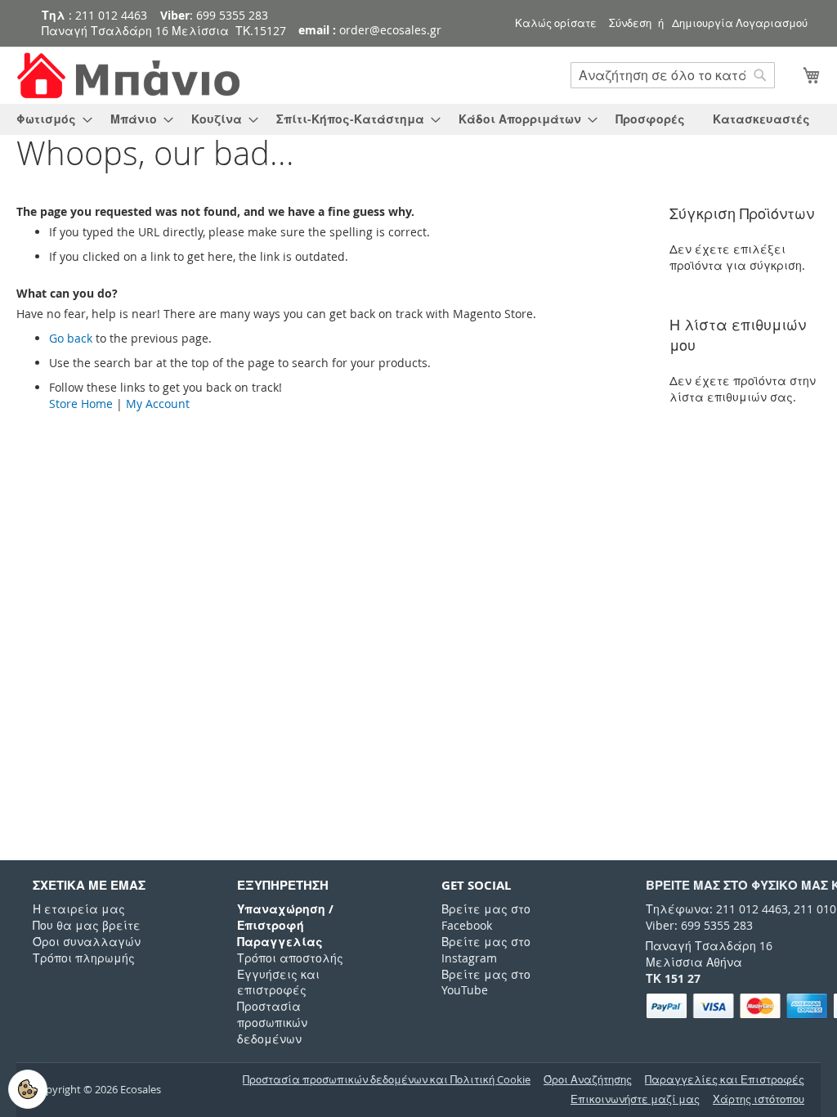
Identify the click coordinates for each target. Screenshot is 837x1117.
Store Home (81, 403)
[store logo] (130, 75)
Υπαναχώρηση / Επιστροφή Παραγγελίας (285, 925)
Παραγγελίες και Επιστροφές (724, 1080)
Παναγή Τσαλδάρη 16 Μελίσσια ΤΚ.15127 (164, 30)
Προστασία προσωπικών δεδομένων (272, 1022)
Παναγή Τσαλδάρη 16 (709, 945)
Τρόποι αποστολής (290, 958)
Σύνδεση (630, 23)
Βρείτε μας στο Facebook (485, 917)
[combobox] (673, 75)
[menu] (418, 119)
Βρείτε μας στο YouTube (485, 982)
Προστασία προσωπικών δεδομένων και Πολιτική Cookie (386, 1080)
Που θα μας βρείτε (87, 925)
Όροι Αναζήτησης (588, 1080)
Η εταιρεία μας (79, 909)
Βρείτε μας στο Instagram (485, 950)
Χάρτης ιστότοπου (758, 1099)
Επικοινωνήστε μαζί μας (635, 1099)
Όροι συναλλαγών (87, 941)
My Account (158, 403)
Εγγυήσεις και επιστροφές (278, 982)
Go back (70, 338)
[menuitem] (49, 119)
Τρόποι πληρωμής (84, 958)
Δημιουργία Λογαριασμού (740, 23)
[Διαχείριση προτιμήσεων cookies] (27, 1089)
